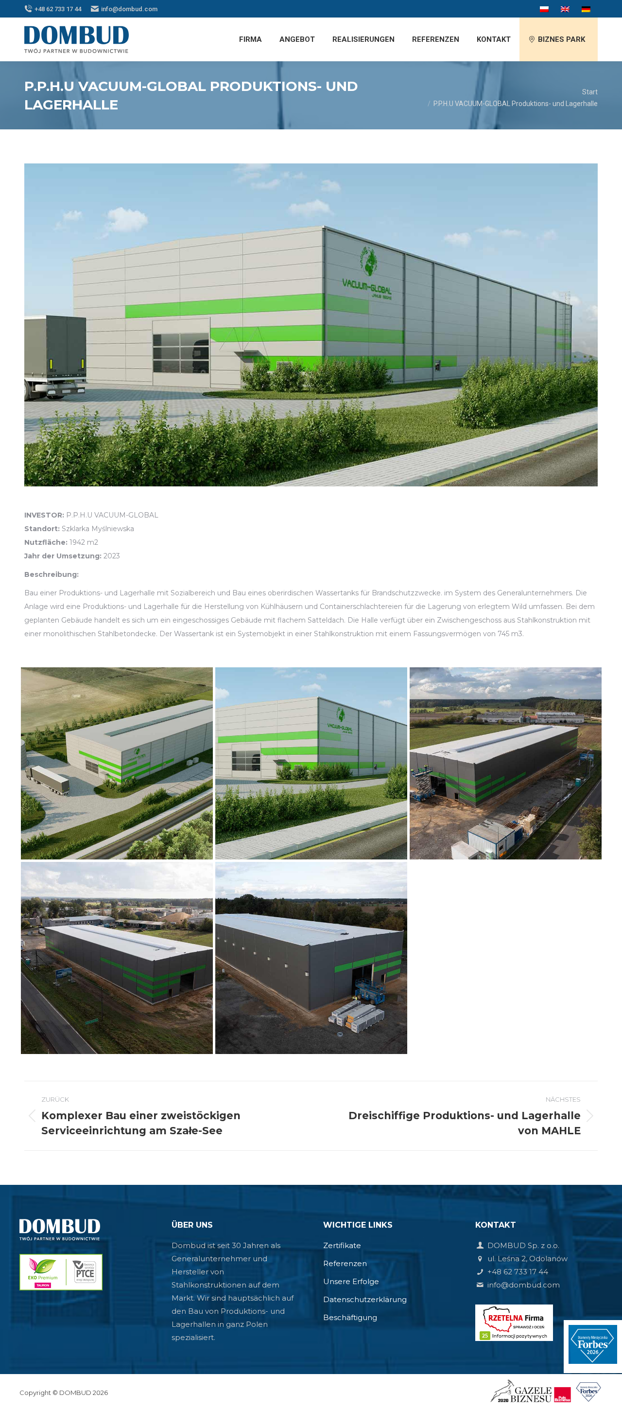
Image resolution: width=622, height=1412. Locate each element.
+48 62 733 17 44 (58, 9)
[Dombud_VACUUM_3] (506, 763)
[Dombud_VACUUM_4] (117, 958)
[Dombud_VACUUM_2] (311, 763)
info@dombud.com (129, 9)
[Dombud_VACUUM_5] (311, 958)
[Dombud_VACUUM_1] (117, 763)
